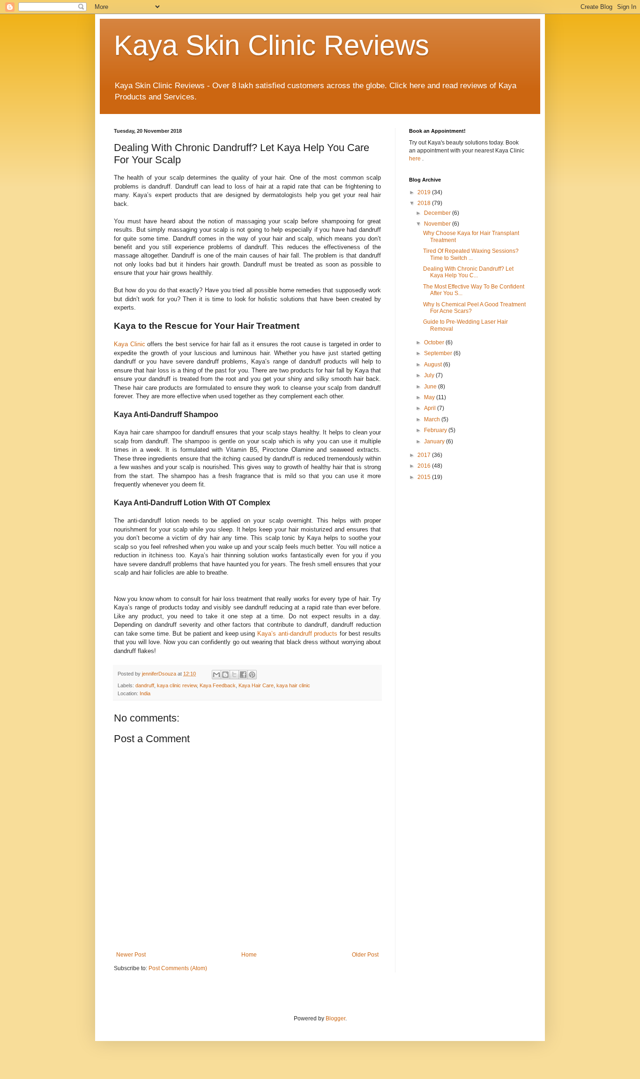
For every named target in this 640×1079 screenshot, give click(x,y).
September (439, 353)
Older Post (365, 954)
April (430, 408)
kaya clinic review (177, 685)
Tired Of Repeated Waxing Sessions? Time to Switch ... (471, 254)
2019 (424, 192)
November (438, 223)
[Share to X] (234, 674)
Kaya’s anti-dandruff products (297, 633)
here (415, 158)
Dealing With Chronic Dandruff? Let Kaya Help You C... (468, 272)
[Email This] (216, 674)
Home (249, 954)
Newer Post (131, 954)
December (438, 213)
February (436, 430)
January (435, 441)
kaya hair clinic (293, 685)
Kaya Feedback (218, 685)
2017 (424, 455)
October (435, 342)
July (430, 375)
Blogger (335, 1018)
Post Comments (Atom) (178, 968)
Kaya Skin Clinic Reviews (271, 45)
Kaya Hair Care (256, 685)
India (145, 693)
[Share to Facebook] (243, 674)
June (431, 386)
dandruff (144, 685)
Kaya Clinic (129, 344)
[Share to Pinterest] (252, 674)
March (432, 419)
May (430, 397)
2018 (424, 203)
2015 (424, 477)
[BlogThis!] (225, 674)
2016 (424, 466)
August (433, 364)
